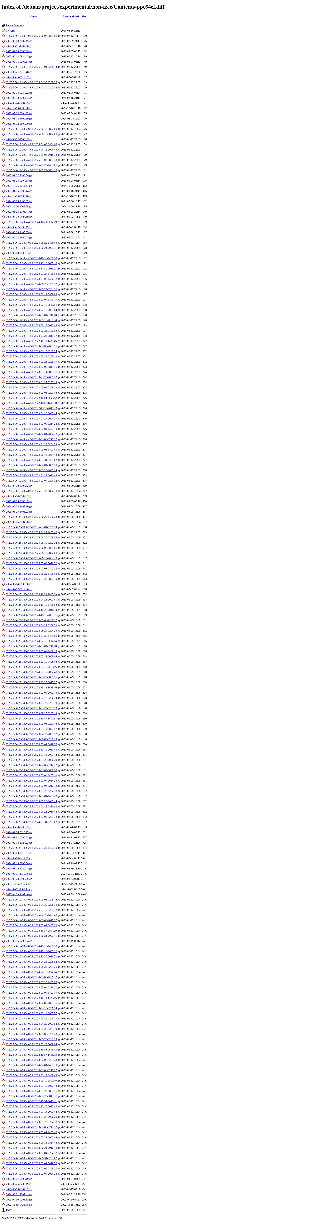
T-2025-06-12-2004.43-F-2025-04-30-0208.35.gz (33, 82)
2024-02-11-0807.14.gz (19, 889)
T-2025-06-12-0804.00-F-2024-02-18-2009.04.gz (33, 1044)
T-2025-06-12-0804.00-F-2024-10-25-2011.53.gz (33, 956)
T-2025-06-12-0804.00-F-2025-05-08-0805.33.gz (33, 925)
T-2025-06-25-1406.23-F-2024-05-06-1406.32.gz (33, 620)
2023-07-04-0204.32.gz (19, 113)
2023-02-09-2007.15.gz (19, 40)
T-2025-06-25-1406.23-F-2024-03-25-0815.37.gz (33, 682)
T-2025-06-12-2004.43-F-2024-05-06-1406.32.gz (33, 278)
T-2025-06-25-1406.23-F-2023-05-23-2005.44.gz (33, 801)
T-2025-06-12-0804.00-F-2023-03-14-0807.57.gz (33, 1013)
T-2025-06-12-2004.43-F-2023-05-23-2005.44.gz (33, 470)
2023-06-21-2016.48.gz (19, 72)
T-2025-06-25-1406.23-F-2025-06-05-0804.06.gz (33, 547)
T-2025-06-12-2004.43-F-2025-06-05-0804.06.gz (33, 144)
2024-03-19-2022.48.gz (19, 868)
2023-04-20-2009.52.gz (19, 485)
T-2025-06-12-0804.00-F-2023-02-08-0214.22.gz (33, 1127)
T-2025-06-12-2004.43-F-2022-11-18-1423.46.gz (33, 340)
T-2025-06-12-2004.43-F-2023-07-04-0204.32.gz (33, 480)
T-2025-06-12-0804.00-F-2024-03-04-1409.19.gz (33, 992)
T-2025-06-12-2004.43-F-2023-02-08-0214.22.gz (33, 423)
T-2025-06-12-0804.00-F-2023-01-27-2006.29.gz (33, 1116)
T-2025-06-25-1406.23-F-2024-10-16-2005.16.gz (33, 615)
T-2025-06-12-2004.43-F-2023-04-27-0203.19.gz (33, 382)
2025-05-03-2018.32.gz (19, 853)
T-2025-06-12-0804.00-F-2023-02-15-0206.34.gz (33, 1008)
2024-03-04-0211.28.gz (19, 858)
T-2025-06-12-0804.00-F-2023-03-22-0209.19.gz (33, 1018)
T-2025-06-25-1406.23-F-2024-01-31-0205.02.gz (33, 821)
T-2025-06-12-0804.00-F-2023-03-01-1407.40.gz (33, 1132)
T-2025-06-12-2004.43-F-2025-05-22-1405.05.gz (33, 165)
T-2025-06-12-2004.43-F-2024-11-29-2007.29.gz (33, 222)
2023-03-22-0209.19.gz (19, 227)
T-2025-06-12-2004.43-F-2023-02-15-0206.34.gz (33, 351)
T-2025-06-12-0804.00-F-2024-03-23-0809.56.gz (33, 1090)
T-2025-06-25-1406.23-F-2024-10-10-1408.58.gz (33, 604)
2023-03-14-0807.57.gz (19, 496)
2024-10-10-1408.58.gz (19, 108)
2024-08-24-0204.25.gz (19, 103)
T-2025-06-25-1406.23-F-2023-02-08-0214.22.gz (33, 765)
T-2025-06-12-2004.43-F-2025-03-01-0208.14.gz (33, 66)
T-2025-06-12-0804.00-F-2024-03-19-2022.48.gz (33, 1085)
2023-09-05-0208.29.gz (19, 51)
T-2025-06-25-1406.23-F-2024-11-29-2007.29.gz (33, 594)
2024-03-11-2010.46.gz (19, 873)
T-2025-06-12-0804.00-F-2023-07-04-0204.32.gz (33, 1153)
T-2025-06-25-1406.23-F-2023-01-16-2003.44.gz (33, 754)
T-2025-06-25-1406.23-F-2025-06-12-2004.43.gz (33, 558)
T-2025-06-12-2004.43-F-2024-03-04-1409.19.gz (33, 299)
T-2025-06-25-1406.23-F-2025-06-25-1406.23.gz (33, 516)
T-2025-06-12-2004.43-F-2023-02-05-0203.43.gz (33, 392)
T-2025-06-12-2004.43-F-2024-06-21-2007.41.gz (33, 247)
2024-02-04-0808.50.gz (19, 584)
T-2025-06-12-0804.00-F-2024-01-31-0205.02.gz (33, 1158)
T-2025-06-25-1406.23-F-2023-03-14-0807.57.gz (33, 728)
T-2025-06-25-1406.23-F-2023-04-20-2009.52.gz (33, 734)
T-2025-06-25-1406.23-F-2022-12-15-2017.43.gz (33, 749)
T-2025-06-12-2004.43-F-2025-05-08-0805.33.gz (33, 159)
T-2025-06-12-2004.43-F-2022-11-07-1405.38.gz (33, 403)
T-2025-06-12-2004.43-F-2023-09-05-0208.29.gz (33, 387)
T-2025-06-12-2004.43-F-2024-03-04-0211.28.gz (33, 315)
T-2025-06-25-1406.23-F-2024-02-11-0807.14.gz (33, 640)
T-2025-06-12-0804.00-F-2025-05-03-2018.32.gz (33, 920)
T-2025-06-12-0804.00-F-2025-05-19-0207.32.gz (33, 909)
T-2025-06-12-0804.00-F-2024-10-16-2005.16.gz (33, 951)
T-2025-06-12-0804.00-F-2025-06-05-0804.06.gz (33, 35)
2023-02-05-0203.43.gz (19, 501)
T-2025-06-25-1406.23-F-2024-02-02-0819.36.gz (33, 744)
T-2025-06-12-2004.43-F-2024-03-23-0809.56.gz (33, 330)
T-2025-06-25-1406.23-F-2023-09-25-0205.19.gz (33, 713)
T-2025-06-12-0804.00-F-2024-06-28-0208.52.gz (33, 961)
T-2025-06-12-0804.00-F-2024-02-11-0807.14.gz (33, 971)
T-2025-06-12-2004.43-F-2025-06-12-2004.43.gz (33, 149)
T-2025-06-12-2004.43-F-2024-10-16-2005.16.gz (33, 263)
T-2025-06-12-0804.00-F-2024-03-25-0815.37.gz (33, 1096)
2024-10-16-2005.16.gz (19, 196)
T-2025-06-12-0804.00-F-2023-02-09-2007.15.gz (33, 1003)
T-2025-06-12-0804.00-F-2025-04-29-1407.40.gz (33, 915)
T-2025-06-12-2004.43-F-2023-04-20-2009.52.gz (33, 377)
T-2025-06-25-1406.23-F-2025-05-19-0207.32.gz (33, 542)
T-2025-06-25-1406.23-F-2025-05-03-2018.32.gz (33, 563)
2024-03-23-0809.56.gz (19, 878)
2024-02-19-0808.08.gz (19, 863)
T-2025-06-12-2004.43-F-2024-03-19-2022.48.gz (33, 325)
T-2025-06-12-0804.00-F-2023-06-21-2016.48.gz (33, 1147)
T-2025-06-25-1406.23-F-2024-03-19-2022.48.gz (33, 671)
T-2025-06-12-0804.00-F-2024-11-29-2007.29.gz (33, 930)
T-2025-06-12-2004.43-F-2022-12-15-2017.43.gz (33, 408)
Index (9, 1209)
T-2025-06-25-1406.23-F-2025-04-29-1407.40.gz (33, 847)
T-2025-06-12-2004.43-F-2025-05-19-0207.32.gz (33, 87)
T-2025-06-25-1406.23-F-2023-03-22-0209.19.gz (33, 703)
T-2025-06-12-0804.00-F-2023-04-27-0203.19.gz (33, 1028)
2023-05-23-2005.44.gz (19, 211)
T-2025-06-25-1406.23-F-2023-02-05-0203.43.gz (33, 723)
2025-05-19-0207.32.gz (19, 1189)
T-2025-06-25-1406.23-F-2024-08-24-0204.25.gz (33, 630)
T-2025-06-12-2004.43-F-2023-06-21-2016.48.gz (33, 475)
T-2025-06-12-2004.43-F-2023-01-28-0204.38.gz (33, 444)
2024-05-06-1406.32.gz (19, 201)
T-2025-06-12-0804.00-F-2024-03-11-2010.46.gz (33, 1080)
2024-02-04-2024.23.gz (19, 842)
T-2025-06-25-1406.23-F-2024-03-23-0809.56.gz (33, 677)
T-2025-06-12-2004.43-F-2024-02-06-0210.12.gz (33, 439)
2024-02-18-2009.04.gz (19, 97)
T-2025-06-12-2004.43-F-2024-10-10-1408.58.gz (33, 258)
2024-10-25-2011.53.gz (19, 185)
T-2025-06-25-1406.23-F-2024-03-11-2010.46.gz (33, 666)
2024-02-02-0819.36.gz (19, 589)
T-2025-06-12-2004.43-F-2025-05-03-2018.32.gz (33, 154)
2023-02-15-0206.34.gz (19, 940)
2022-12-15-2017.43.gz (19, 884)
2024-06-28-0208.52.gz (19, 827)
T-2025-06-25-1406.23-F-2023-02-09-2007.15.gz (33, 692)
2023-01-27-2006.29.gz (19, 175)
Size (84, 16)
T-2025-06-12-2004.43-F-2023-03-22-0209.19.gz (33, 356)
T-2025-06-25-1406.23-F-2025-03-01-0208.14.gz (33, 527)
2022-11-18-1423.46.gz (19, 1204)
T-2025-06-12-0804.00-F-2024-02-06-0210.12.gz (33, 1070)
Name (33, 16)
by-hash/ (10, 30)
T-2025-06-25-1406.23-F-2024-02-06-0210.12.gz (33, 785)
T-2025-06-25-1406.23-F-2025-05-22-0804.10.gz (33, 578)
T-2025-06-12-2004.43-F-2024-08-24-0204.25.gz (33, 289)
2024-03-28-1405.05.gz (19, 232)
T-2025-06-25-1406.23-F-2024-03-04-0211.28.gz (33, 646)
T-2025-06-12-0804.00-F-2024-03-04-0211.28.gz (33, 987)
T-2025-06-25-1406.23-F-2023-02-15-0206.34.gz (33, 697)
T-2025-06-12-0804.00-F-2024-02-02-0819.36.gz (33, 1163)
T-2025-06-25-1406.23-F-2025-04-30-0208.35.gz (33, 537)
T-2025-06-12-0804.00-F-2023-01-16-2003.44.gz (33, 1111)
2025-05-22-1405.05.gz (19, 237)
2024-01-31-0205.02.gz (19, 837)
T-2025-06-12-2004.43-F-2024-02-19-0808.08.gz (33, 294)
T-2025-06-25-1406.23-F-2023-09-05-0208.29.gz (33, 739)
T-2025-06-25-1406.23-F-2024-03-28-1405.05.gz (33, 635)
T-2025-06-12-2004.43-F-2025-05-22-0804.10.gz (33, 170)
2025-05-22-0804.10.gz (19, 216)
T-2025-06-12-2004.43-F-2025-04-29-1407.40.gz (33, 532)
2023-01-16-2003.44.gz (19, 190)
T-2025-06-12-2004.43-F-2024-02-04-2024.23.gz (33, 434)
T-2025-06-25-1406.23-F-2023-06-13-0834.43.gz (33, 806)
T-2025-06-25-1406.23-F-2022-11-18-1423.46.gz (33, 687)
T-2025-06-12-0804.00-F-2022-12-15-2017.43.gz (33, 1106)
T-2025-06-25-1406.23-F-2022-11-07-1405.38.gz (33, 718)
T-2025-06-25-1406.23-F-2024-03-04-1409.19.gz (33, 651)
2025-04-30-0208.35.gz (19, 1199)
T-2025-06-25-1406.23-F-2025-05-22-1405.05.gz (33, 573)
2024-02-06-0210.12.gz (19, 832)
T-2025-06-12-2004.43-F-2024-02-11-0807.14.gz (33, 304)
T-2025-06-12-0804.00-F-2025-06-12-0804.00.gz (33, 128)
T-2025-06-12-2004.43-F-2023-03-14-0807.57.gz (33, 372)
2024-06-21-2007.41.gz (19, 1194)
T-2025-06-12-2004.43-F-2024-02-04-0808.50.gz (33, 465)
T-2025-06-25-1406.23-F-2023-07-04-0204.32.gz (33, 816)
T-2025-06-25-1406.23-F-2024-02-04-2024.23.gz (33, 780)
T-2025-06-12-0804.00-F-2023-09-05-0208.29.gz (33, 1034)
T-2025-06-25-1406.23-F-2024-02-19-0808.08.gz (33, 661)
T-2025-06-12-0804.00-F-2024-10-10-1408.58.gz (33, 946)
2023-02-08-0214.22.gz (19, 92)
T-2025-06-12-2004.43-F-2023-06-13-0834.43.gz (33, 454)
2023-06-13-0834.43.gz (19, 56)
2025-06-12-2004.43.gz (19, 139)
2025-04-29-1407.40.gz (19, 894)
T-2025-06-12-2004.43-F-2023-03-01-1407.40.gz (33, 449)
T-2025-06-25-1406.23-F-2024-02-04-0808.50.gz (33, 770)
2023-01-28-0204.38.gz (19, 180)
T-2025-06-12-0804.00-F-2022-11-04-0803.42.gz (33, 1049)
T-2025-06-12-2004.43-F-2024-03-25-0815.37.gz (33, 335)
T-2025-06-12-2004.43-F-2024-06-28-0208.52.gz (33, 284)
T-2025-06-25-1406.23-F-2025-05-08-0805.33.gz (33, 568)
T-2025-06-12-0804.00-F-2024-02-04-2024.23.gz (33, 1173)
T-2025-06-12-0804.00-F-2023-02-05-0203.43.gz (33, 1059)
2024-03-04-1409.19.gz (19, 118)
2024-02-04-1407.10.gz (19, 506)
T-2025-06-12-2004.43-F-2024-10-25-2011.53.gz (33, 268)
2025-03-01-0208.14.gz (19, 61)
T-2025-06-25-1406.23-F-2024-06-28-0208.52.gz (33, 625)
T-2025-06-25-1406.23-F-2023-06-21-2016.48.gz (33, 811)
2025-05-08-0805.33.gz (19, 253)
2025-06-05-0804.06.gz (19, 522)
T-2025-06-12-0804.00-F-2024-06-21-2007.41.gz (33, 935)
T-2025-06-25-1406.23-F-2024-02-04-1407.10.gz (33, 775)
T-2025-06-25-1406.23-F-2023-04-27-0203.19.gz (33, 708)
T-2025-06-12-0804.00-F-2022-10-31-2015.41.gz (33, 1101)
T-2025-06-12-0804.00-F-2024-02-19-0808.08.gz (33, 1075)
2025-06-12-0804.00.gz (19, 123)
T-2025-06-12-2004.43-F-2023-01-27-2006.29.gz (33, 418)
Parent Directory (15, 25)
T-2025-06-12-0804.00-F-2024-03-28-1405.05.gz (33, 982)
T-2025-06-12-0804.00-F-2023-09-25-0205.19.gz (33, 1039)
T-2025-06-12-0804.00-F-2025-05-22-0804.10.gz (33, 490)
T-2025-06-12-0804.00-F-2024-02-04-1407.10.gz (33, 1065)
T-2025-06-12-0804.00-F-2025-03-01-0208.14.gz (33, 899)
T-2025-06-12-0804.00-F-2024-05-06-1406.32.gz (33, 977)
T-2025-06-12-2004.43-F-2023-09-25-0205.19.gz (33, 361)
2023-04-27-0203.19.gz (19, 1178)
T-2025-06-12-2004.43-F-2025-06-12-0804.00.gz (33, 134)
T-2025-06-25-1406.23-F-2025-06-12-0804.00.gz (33, 553)
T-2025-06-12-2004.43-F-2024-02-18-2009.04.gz (33, 309)
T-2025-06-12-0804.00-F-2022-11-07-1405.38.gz (33, 1054)
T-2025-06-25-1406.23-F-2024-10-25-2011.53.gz (33, 609)
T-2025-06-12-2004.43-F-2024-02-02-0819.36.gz (33, 366)
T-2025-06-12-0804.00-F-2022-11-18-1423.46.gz (33, 997)
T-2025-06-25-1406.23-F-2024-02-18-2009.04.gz (33, 656)
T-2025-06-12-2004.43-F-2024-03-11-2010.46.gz (33, 320)
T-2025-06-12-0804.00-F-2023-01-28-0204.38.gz (33, 1121)
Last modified (71, 16)
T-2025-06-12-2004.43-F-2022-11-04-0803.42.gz (33, 397)
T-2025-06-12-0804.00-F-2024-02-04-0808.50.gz (33, 1168)
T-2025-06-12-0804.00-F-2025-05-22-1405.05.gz (33, 242)
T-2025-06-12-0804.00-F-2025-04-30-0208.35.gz (33, 904)
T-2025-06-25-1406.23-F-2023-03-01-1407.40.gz (33, 796)
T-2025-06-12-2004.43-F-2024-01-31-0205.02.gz (33, 459)
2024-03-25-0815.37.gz (19, 77)
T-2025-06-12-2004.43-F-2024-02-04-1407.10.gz (33, 428)
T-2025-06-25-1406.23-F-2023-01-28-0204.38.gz (33, 790)
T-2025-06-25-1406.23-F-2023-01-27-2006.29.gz (33, 759)
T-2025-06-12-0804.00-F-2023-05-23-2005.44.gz (33, 1137)
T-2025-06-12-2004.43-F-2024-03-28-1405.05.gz (33, 273)
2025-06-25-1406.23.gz (19, 511)
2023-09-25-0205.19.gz (19, 1184)
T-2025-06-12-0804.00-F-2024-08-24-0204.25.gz (33, 966)
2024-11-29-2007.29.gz (19, 206)
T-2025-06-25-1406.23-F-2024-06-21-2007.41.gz (33, 599)
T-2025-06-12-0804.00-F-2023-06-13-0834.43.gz (33, 1142)
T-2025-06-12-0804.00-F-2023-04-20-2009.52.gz (33, 1023)
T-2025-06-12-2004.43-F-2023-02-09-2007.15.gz (33, 346)
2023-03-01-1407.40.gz (19, 46)
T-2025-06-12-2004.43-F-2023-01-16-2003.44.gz (33, 413)
